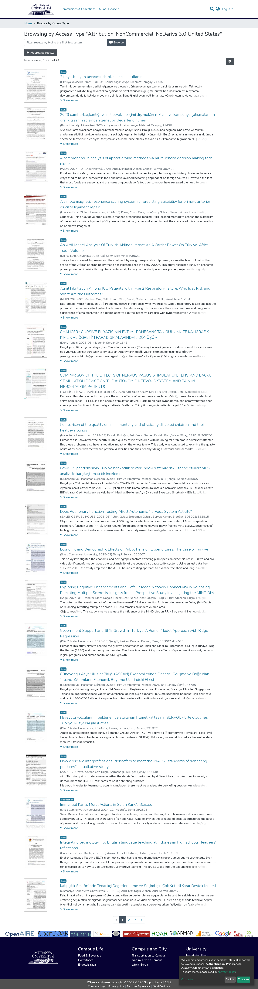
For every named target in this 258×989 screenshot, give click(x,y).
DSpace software (98, 982)
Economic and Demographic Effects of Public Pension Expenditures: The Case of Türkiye (134, 549)
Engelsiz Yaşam (88, 965)
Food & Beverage (89, 955)
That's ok (243, 979)
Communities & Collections (78, 9)
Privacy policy (116, 986)
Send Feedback (161, 986)
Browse (118, 42)
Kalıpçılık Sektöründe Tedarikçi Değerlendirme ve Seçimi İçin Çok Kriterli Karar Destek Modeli (138, 885)
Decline (230, 979)
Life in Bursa (140, 965)
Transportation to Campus (149, 955)
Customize (187, 979)
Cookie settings (96, 986)
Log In (226, 9)
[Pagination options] (230, 61)
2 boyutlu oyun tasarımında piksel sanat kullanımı (102, 76)
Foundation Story (197, 955)
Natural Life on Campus (147, 960)
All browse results (41, 53)
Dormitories (85, 960)
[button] (218, 9)
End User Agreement (138, 986)
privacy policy (227, 972)
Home (28, 23)
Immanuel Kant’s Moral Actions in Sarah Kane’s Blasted (106, 804)
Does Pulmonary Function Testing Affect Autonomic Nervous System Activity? (126, 511)
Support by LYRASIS (157, 982)
